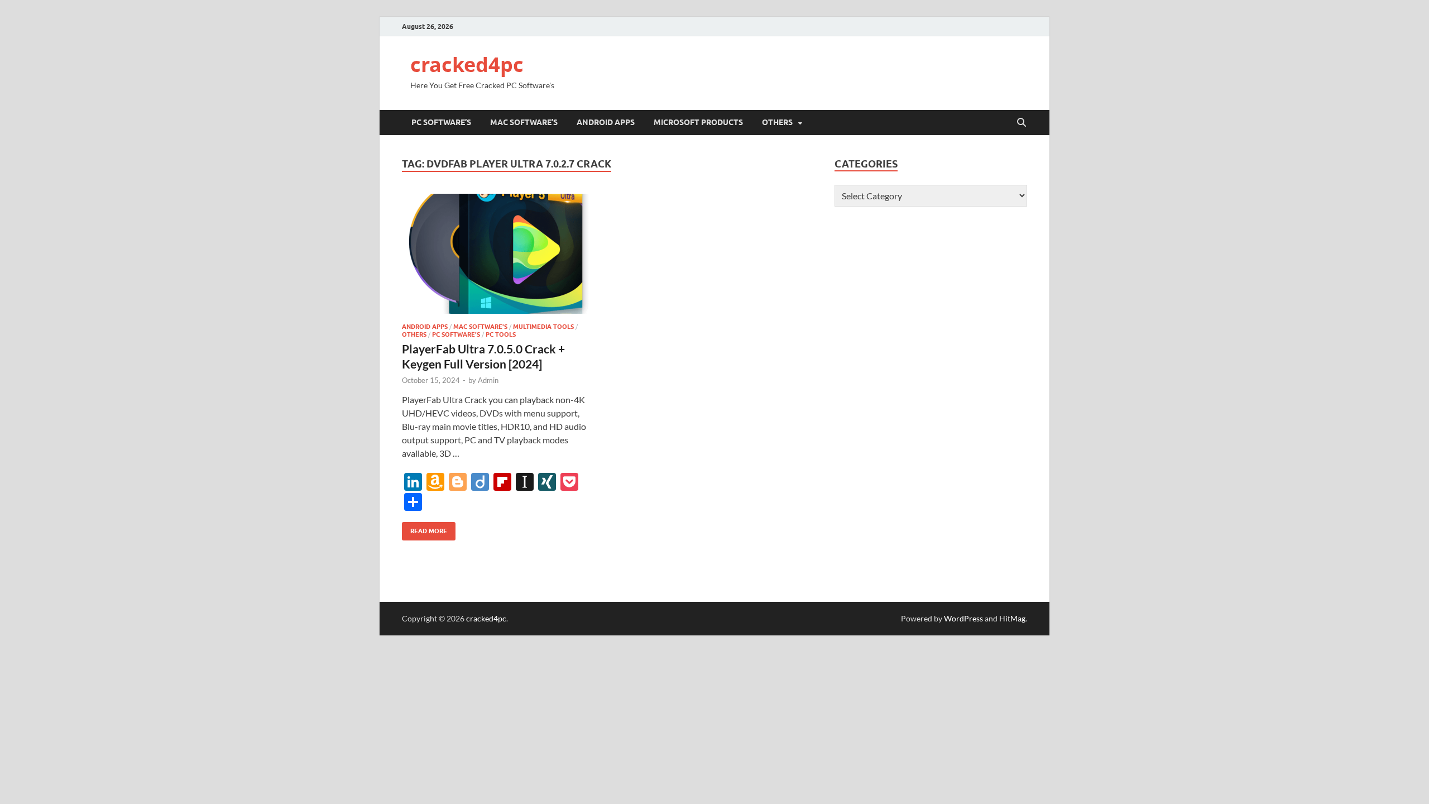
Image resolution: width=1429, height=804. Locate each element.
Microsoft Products (698, 122)
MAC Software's (480, 327)
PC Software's (456, 334)
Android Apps (606, 122)
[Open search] (1021, 123)
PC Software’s (441, 122)
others (777, 122)
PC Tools (501, 334)
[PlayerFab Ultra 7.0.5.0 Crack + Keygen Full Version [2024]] (499, 254)
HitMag (1012, 618)
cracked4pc (467, 64)
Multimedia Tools (543, 327)
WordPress (963, 618)
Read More (424, 528)
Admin (488, 380)
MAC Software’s (524, 122)
